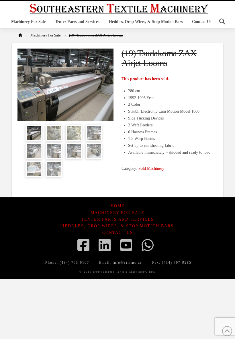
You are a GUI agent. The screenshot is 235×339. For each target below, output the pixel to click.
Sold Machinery (151, 168)
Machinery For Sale (118, 213)
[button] (222, 21)
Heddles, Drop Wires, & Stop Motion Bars (117, 226)
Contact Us (117, 232)
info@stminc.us (127, 263)
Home (118, 206)
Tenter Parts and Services (117, 219)
